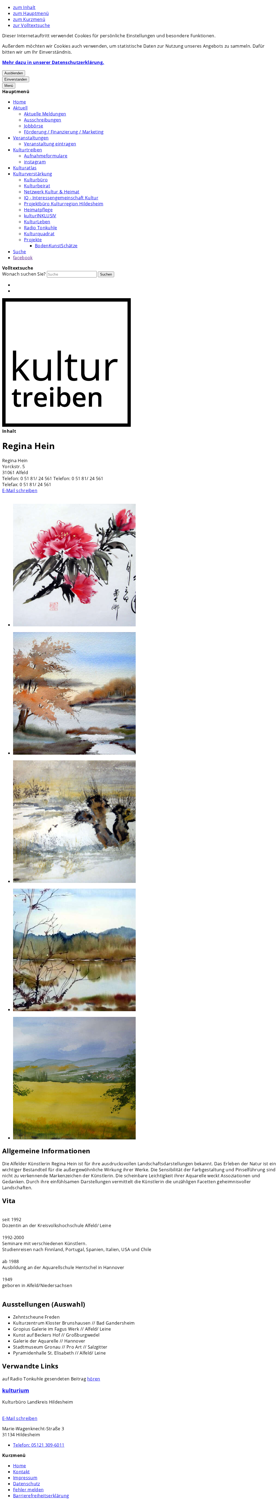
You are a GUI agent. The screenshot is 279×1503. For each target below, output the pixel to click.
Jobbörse (33, 126)
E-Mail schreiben (19, 490)
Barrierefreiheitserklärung (41, 1496)
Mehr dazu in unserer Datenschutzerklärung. (53, 62)
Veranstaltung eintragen (50, 144)
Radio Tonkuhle (40, 228)
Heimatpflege (38, 210)
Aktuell (20, 108)
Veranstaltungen (31, 138)
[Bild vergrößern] (145, 566)
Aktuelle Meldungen (45, 114)
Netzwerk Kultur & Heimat (52, 192)
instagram (35, 162)
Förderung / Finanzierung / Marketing (64, 132)
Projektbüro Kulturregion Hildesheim (63, 204)
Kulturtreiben (27, 150)
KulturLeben (37, 222)
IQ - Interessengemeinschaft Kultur (61, 198)
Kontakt (21, 1472)
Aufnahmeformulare (45, 156)
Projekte (33, 240)
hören (93, 1379)
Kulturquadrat (39, 234)
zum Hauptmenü (31, 13)
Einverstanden (15, 79)
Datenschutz (26, 1484)
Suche (19, 252)
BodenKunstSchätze (56, 246)
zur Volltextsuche (31, 25)
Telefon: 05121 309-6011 (38, 1445)
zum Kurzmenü (29, 19)
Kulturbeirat (37, 186)
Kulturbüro (36, 180)
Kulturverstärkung (32, 174)
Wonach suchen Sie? (24, 274)
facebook (23, 258)
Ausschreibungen (42, 120)
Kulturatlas (25, 168)
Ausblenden (13, 73)
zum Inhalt (24, 7)
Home (19, 102)
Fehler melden (28, 1490)
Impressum (25, 1478)
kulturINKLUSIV (40, 216)
